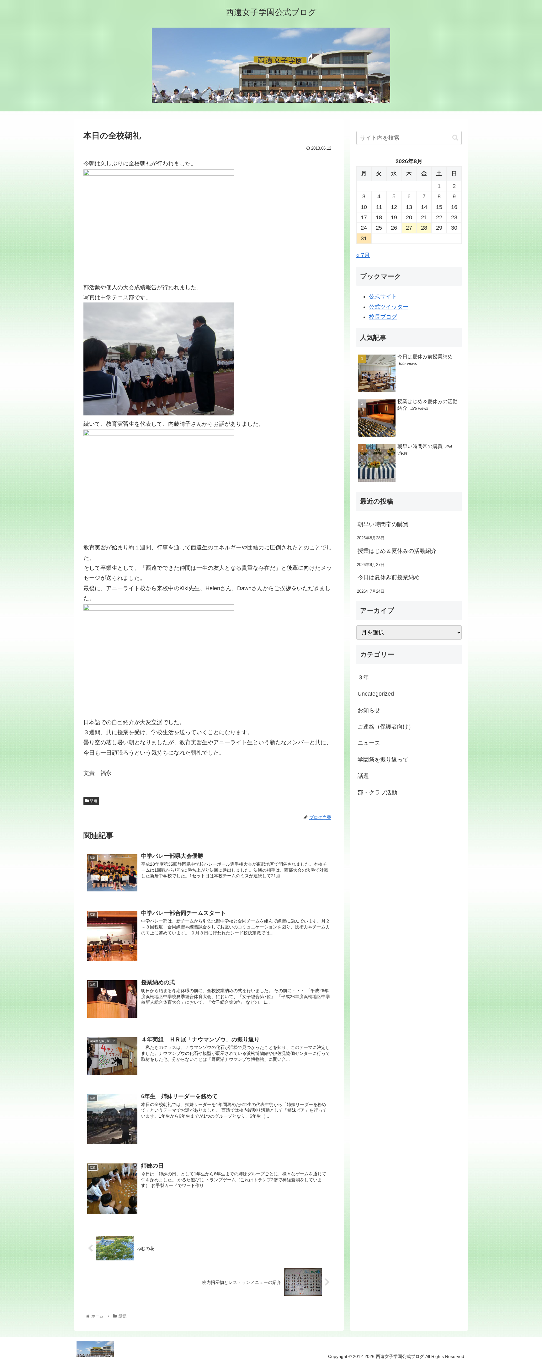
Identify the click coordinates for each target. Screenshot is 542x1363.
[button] (455, 137)
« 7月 (363, 255)
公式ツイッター (388, 307)
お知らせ (369, 710)
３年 (363, 677)
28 (424, 228)
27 (409, 228)
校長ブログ (383, 317)
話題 (93, 801)
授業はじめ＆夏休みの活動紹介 (397, 551)
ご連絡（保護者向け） (386, 727)
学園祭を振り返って (383, 759)
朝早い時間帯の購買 (383, 524)
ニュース (369, 743)
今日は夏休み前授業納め (389, 577)
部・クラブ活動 (377, 792)
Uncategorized (376, 694)
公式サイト (383, 296)
